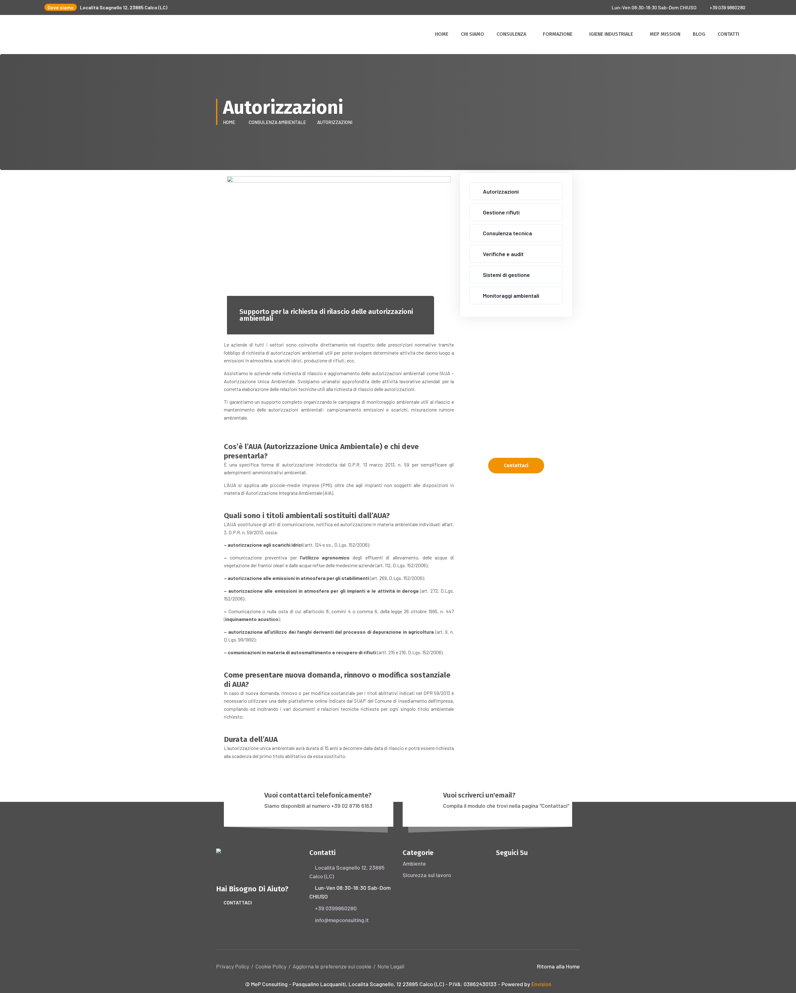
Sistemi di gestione (506, 274)
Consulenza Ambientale (278, 122)
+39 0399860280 (336, 908)
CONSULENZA (511, 34)
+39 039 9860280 (727, 7)
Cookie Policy (270, 966)
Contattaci (238, 902)
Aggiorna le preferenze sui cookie (332, 966)
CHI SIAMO (472, 34)
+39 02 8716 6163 (352, 805)
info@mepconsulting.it (342, 920)
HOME (441, 34)
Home (230, 122)
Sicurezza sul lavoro (427, 874)
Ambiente (414, 863)
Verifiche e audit (503, 254)
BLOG (699, 34)
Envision (541, 984)
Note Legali (390, 966)
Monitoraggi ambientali (511, 295)
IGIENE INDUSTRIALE (611, 34)
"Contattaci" (554, 805)
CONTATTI (728, 34)
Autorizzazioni (501, 191)
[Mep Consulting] (62, 34)
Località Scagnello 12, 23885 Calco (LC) (123, 7)
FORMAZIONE (557, 34)
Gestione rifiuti (501, 212)
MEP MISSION (665, 34)
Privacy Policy (232, 966)
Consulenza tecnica (507, 233)
